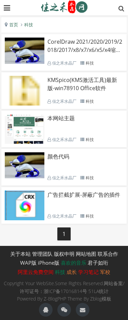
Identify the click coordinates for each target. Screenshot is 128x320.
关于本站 (20, 253)
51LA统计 (98, 291)
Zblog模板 (100, 298)
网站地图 (86, 253)
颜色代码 (58, 156)
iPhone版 (48, 262)
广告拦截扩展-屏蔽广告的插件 (83, 194)
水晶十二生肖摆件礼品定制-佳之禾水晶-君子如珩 (64, 7)
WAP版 (28, 262)
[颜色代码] (24, 176)
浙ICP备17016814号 (65, 291)
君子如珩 (98, 262)
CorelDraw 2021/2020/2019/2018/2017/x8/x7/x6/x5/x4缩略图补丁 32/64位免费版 (84, 50)
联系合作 (108, 253)
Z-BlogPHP (55, 298)
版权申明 (64, 253)
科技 (28, 25)
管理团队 (42, 253)
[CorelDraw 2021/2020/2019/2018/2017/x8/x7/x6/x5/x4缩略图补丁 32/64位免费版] (24, 61)
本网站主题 (61, 118)
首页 (13, 25)
